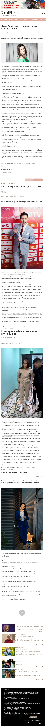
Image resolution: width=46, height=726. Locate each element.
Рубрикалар (11, 19)
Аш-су (21, 19)
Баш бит (5, 19)
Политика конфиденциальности (11, 716)
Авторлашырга (29, 179)
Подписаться (33, 717)
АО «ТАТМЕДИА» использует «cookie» (12, 713)
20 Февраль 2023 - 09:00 (19, 196)
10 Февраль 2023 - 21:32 (10, 337)
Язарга (38, 179)
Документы (20, 685)
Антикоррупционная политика (10, 712)
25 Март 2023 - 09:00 (9, 32)
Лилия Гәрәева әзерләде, (7, 196)
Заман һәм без (27, 19)
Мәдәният (41, 19)
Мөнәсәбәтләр (34, 19)
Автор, (2, 32)
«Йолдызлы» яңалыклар (9, 23)
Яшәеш (16, 19)
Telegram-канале (26, 163)
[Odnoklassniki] (44, 13)
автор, (2, 337)
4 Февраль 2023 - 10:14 (9, 475)
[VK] (42, 13)
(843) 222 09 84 (38, 720)
